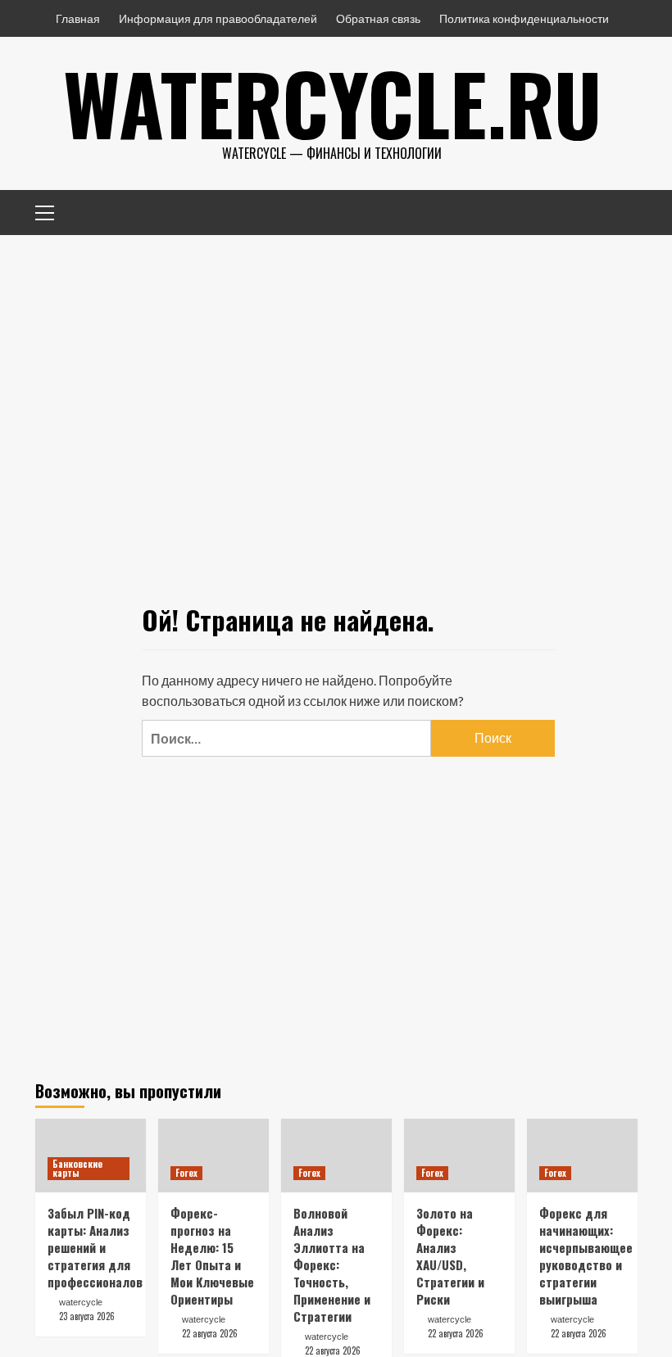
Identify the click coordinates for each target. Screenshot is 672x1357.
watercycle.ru (332, 102)
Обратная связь (378, 18)
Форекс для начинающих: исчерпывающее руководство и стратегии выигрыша (586, 1256)
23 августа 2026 (87, 1316)
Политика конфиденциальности (524, 18)
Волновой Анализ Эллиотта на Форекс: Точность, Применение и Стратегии (331, 1264)
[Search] (619, 210)
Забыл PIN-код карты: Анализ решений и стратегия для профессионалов (95, 1247)
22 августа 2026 (210, 1333)
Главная (78, 18)
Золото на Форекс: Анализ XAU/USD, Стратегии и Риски (450, 1256)
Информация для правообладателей (218, 18)
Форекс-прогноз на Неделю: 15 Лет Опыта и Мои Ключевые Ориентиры (212, 1256)
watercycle (80, 1302)
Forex (186, 1172)
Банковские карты (77, 1168)
